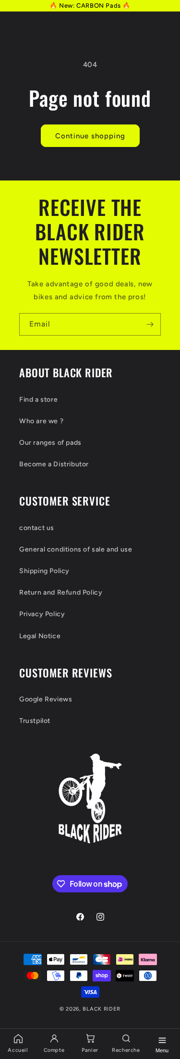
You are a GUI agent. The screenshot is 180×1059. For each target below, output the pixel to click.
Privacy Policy (42, 614)
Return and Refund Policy (60, 592)
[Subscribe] (149, 324)
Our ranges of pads (50, 443)
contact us (36, 528)
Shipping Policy (44, 571)
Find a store (38, 399)
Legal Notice (39, 636)
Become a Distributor (54, 464)
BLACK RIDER (101, 1009)
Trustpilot (34, 721)
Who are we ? (41, 421)
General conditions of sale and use (75, 549)
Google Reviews (45, 699)
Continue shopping (90, 136)
